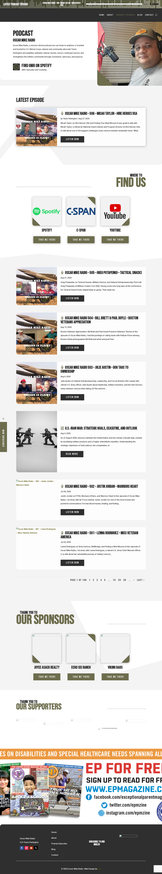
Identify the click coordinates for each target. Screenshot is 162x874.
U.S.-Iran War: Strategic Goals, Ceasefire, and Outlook (101, 428)
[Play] (83, 4)
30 (124, 580)
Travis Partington (70, 118)
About (110, 15)
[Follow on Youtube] (31, 848)
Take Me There (47, 239)
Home (101, 15)
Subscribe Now (3, 438)
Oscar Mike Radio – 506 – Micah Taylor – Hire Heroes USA (62, 4)
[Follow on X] (36, 848)
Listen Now (72, 139)
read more (72, 454)
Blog (140, 15)
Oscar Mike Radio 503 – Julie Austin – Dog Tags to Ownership (94, 369)
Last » (141, 580)
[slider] (155, 4)
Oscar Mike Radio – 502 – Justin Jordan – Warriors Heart (101, 486)
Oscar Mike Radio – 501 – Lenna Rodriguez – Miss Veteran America (99, 535)
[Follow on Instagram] (26, 848)
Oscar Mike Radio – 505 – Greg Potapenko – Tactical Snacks (103, 272)
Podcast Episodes (125, 15)
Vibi (99, 869)
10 (114, 580)
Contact (149, 15)
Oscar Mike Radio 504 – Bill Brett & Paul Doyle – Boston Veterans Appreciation (99, 320)
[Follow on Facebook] (22, 848)
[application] (119, 3)
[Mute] (150, 4)
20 (119, 580)
